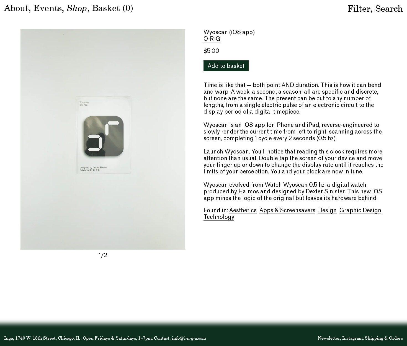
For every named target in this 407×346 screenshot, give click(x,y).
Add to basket (226, 66)
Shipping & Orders (384, 338)
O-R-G (212, 39)
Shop (77, 7)
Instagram (352, 338)
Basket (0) (112, 8)
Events (48, 8)
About (16, 8)
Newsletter (329, 338)
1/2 (103, 255)
